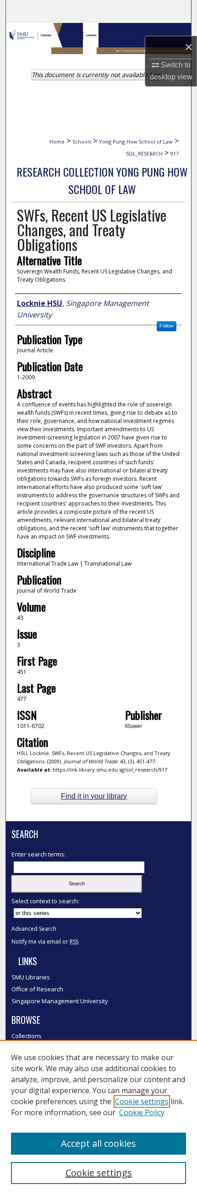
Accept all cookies (98, 1143)
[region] (98, 1117)
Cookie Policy (141, 1112)
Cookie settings (142, 1101)
